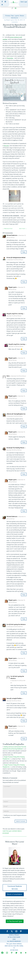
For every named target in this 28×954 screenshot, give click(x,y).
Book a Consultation (14, 894)
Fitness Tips (9, 15)
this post (6, 145)
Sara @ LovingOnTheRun (14, 698)
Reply (23, 252)
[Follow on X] (12, 931)
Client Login (23, 2)
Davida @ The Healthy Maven (15, 447)
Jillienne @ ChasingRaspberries (16, 414)
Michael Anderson (12, 235)
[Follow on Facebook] (2, 1)
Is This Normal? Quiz (14, 921)
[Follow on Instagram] (5, 1)
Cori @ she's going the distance (16, 624)
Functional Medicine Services (15, 887)
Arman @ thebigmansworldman (16, 257)
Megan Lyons (10, 19)
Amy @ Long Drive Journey (15, 313)
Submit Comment (20, 821)
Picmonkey (10, 58)
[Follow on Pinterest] (2, 4)
